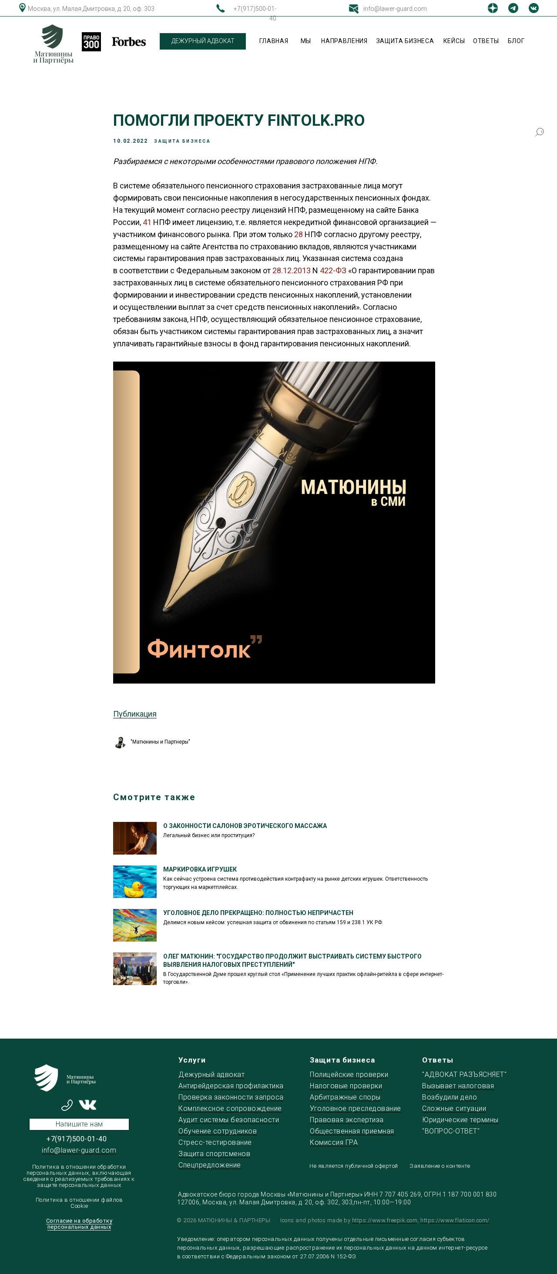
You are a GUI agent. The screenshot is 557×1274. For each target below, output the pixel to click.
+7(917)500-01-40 (77, 1139)
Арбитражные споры (345, 1097)
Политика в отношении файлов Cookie (79, 1203)
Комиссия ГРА (334, 1142)
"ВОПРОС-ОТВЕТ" (451, 1131)
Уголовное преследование (355, 1108)
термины (484, 1120)
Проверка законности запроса (231, 1097)
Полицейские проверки (349, 1074)
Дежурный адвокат (211, 1074)
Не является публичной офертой (353, 1166)
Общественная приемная (352, 1131)
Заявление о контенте (439, 1166)
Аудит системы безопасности (228, 1120)
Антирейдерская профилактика (231, 1086)
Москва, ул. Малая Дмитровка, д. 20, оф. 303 (91, 8)
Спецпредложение (209, 1165)
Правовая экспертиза (347, 1120)
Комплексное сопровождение (230, 1108)
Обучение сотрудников (217, 1131)
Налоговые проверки (346, 1086)
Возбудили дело (449, 1097)
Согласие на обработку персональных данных (79, 1223)
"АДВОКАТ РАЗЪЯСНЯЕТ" (464, 1074)
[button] (79, 1124)
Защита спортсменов (214, 1154)
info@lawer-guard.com (395, 8)
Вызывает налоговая (458, 1086)
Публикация (135, 713)
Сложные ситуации (454, 1108)
